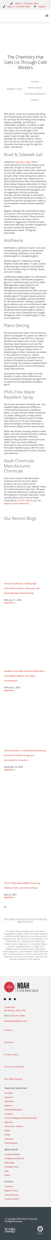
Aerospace (35, 81)
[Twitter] (10, 999)
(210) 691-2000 (18, 1015)
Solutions (9, 1042)
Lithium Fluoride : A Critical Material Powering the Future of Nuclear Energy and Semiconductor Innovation (24, 755)
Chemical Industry (35, 87)
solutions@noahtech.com (15, 1021)
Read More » (9, 602)
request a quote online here (16, 503)
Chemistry (35, 100)
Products (8, 1030)
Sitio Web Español (13, 1079)
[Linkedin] (5, 999)
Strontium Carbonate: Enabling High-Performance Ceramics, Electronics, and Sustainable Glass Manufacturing (21, 588)
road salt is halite (22, 162)
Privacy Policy (11, 1054)
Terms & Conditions (14, 1066)
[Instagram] (15, 999)
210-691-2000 (23, 500)
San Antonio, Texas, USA (15, 1010)
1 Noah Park (9, 1007)
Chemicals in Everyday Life (35, 94)
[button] (47, 15)
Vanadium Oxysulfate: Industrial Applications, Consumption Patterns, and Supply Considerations (24, 676)
